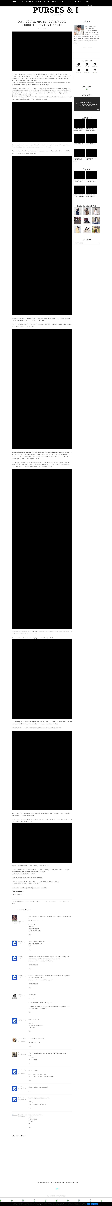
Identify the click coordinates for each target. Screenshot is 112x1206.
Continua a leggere (87, 48)
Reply (30, 934)
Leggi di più (94, 1204)
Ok (88, 1204)
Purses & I (56, 10)
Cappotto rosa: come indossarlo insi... (78, 160)
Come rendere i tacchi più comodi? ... (91, 130)
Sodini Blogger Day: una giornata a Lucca (58, 901)
